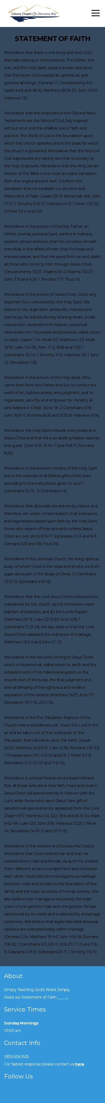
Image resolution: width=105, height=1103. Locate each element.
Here (62, 997)
